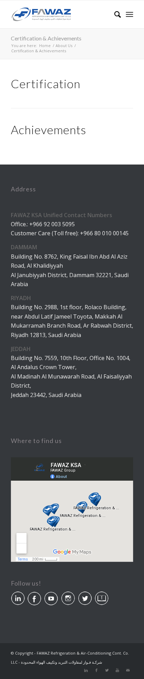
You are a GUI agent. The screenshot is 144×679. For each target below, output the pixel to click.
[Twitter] (107, 670)
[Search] (114, 14)
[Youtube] (117, 670)
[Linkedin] (86, 670)
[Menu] (129, 14)
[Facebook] (96, 670)
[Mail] (128, 670)
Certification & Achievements (46, 38)
